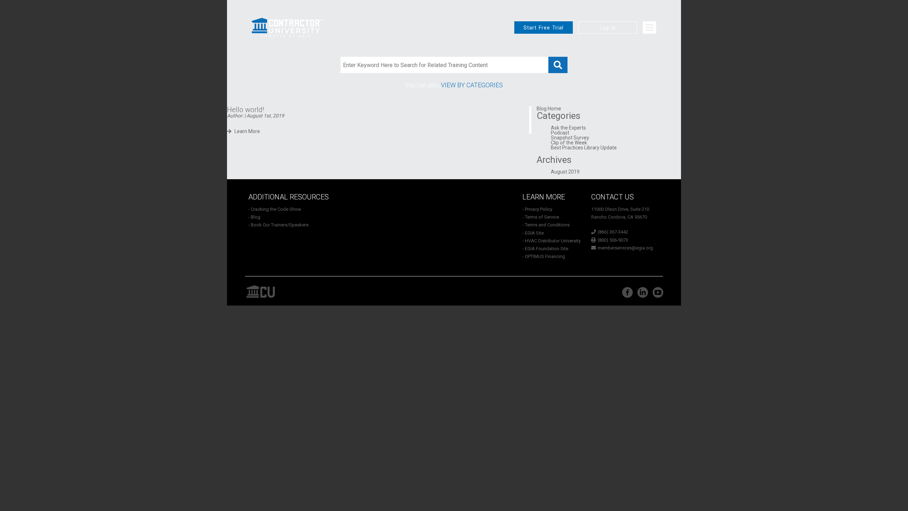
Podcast (560, 133)
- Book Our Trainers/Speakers (278, 224)
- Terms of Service (540, 217)
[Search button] (558, 65)
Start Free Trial (544, 28)
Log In (608, 28)
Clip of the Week (569, 142)
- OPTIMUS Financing (543, 256)
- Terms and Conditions (546, 224)
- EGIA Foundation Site (545, 248)
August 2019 (565, 172)
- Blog (254, 217)
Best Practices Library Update (584, 147)
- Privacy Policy (537, 209)
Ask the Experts (568, 128)
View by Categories (472, 85)
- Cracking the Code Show (274, 209)
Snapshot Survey (570, 138)
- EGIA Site (533, 233)
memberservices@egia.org (625, 248)
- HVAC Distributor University (551, 240)
